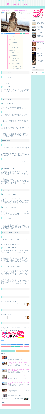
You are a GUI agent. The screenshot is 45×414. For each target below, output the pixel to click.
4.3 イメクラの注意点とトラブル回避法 (16, 61)
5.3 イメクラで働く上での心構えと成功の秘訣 (16, 68)
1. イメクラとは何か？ (13, 39)
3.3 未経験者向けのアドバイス (14, 55)
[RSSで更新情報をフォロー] (22, 351)
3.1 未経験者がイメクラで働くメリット (16, 52)
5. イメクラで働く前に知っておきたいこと (15, 63)
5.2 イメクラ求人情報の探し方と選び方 (16, 66)
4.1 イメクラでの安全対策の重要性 (15, 58)
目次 (14, 36)
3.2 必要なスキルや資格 (14, 53)
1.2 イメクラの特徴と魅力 (14, 42)
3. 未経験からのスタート (13, 50)
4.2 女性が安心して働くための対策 (15, 60)
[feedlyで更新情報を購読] (8, 351)
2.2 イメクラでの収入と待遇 (14, 47)
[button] (27, 33)
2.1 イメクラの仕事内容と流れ (14, 45)
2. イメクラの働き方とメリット (14, 44)
